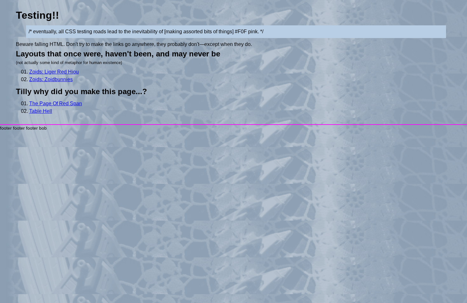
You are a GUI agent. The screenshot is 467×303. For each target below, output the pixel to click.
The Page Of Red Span (55, 103)
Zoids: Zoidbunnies (51, 79)
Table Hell (40, 111)
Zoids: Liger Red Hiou (54, 71)
